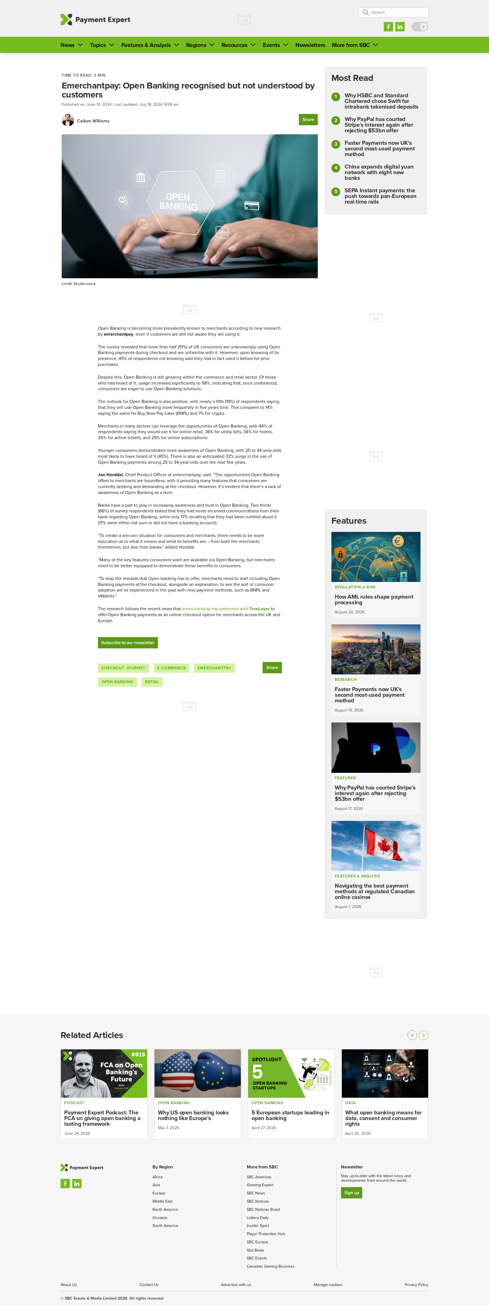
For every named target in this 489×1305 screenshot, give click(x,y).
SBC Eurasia (257, 1242)
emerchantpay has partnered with (226, 608)
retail (152, 682)
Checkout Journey (124, 668)
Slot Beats (255, 1250)
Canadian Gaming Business (271, 1266)
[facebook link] (388, 26)
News (68, 45)
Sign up (351, 1192)
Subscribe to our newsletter (128, 642)
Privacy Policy (416, 1285)
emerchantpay (214, 668)
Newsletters (310, 45)
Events (271, 45)
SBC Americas (259, 1177)
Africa (157, 1177)
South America (165, 1226)
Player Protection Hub (266, 1234)
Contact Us (149, 1285)
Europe (159, 1193)
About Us (69, 1285)
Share (308, 119)
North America (165, 1210)
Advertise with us (236, 1285)
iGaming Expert (260, 1185)
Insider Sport (258, 1226)
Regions (196, 45)
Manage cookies (328, 1285)
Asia (156, 1185)
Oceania (160, 1218)
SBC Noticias (258, 1201)
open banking (118, 682)
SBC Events (257, 1258)
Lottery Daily (258, 1218)
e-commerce (171, 668)
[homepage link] (95, 19)
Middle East (163, 1201)
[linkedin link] (400, 26)
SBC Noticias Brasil (263, 1210)
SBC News (256, 1193)
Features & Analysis (146, 45)
